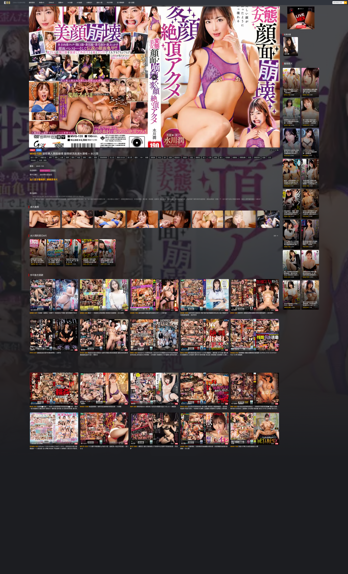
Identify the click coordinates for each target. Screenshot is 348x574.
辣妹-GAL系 (121, 157)
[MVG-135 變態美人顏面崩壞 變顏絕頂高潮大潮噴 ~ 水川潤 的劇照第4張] (142, 219)
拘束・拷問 (42, 160)
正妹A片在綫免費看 (19, 2)
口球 (210, 157)
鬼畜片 (185, 157)
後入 (221, 157)
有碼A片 (32, 150)
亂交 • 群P (34, 157)
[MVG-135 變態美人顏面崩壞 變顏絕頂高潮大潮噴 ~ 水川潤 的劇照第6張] (207, 219)
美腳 (146, 157)
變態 (136, 157)
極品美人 (177, 157)
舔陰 (215, 157)
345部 (53, 170)
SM (141, 157)
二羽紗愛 (134, 310)
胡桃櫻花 (38, 403)
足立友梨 (84, 310)
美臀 (56, 157)
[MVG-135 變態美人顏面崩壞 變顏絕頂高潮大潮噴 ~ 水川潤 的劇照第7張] (240, 219)
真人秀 (130, 157)
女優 (170, 157)
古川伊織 (40, 443)
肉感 (78, 157)
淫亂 (191, 157)
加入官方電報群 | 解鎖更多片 (44, 179)
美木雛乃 (234, 310)
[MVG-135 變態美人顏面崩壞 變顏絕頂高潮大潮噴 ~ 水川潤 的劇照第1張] (44, 219)
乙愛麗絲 (189, 403)
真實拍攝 (242, 157)
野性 (73, 157)
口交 (269, 157)
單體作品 (43, 157)
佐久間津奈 (34, 310)
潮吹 (50, 157)
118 (277, 150)
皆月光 (183, 350)
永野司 (33, 350)
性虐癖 (227, 157)
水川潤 (183, 443)
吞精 (67, 157)
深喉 (84, 157)
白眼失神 (257, 157)
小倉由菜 (33, 443)
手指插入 (33, 160)
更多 (275, 236)
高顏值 (235, 157)
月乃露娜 (134, 350)
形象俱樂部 (103, 157)
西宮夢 (133, 443)
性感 (263, 157)
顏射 (95, 157)
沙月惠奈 (140, 350)
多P (165, 157)
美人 (204, 157)
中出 (159, 157)
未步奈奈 (184, 310)
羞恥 (90, 157)
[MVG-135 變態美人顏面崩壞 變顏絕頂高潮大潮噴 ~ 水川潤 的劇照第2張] (77, 219)
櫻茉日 (83, 350)
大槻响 (83, 403)
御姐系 (153, 157)
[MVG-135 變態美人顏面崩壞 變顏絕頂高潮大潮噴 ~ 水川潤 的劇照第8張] (272, 219)
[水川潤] (290, 46)
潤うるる (84, 443)
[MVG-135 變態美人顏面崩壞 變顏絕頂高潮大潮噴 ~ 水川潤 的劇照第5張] (175, 219)
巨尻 (249, 157)
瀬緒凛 (133, 403)
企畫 (61, 157)
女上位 (112, 157)
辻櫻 (187, 350)
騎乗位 (198, 157)
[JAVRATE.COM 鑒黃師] (7, 2)
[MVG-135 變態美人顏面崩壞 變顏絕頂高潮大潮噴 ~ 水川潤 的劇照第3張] (110, 219)
